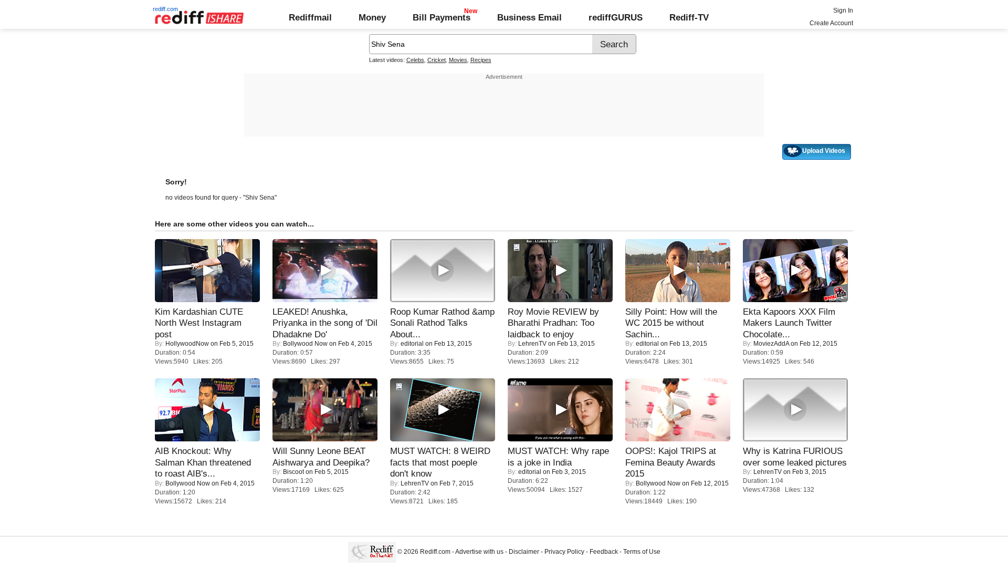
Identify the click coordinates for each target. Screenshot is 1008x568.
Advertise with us (479, 551)
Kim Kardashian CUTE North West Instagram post (199, 323)
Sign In (843, 10)
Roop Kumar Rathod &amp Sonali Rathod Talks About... (442, 323)
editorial (412, 343)
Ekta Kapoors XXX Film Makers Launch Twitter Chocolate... (789, 323)
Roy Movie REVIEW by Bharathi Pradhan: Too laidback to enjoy (553, 323)
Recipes (480, 60)
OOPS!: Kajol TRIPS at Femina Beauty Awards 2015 (670, 462)
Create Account (831, 23)
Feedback (604, 551)
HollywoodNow (187, 343)
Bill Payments (441, 17)
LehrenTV (532, 343)
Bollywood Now (305, 343)
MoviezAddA (771, 343)
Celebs (415, 60)
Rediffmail (310, 17)
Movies (458, 60)
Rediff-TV (689, 17)
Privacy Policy (564, 551)
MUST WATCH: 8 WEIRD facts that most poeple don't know (440, 462)
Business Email (529, 17)
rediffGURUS (616, 17)
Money (372, 17)
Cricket (436, 60)
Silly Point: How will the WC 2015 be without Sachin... (671, 323)
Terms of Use (641, 551)
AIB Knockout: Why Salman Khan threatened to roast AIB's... (203, 462)
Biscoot (293, 472)
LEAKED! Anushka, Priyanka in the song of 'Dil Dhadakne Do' (324, 323)
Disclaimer (524, 551)
